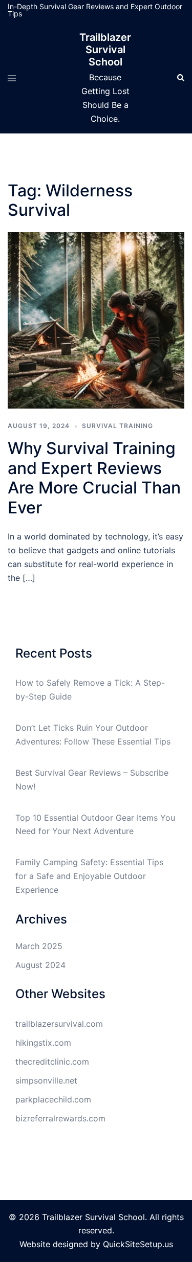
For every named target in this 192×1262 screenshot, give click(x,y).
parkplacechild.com (53, 1099)
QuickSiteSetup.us (138, 1244)
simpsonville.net (46, 1080)
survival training (117, 426)
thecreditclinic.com (52, 1061)
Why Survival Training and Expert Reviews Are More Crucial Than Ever (94, 477)
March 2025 (38, 946)
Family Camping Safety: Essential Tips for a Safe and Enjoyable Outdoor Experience (89, 876)
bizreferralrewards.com (60, 1118)
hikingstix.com (43, 1043)
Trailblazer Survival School (105, 49)
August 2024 (40, 965)
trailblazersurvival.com (59, 1024)
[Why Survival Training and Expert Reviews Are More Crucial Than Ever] (96, 319)
